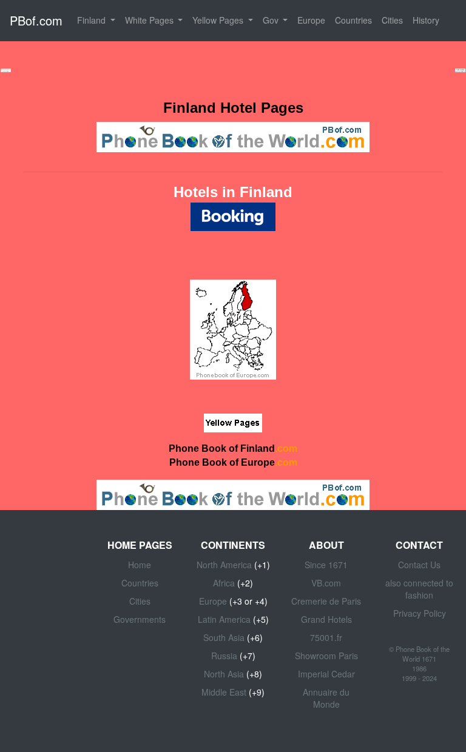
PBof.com (36, 20)
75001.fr (326, 637)
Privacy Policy (419, 613)
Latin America (224, 619)
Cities (392, 20)
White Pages (150, 20)
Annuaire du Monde (326, 698)
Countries (353, 20)
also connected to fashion (419, 589)
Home (139, 565)
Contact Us (419, 565)
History (426, 20)
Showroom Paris (326, 656)
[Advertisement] (233, 69)
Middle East (223, 692)
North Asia (224, 674)
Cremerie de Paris (326, 601)
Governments (139, 619)
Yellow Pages (219, 20)
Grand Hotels (326, 619)
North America (224, 565)
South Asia (224, 637)
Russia (224, 656)
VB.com (326, 583)
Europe (311, 20)
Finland (92, 20)
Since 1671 (326, 565)
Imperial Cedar (326, 674)
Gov (272, 20)
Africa (224, 583)
